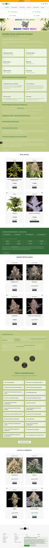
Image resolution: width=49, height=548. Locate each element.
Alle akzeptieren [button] (27, 545)
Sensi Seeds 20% (27, 1)
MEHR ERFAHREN (6, 150)
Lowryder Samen (14, 7)
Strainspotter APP (16, 538)
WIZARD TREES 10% (28, 0)
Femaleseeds (33, 338)
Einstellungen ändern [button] (33, 545)
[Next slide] (42, 193)
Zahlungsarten (5, 538)
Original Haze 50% (21, 1)
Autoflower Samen (20, 346)
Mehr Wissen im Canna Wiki (24, 442)
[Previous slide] (7, 193)
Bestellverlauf (27, 536)
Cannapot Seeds (20, 108)
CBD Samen (29, 7)
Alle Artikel (4, 539)
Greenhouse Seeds (39, 338)
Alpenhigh (38, 536)
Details (14, 187)
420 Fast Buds (17, 338)
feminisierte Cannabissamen (29, 345)
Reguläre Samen (36, 7)
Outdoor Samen (22, 7)
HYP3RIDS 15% (21, 0)
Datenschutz (16, 539)
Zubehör (42, 7)
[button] (24, 328)
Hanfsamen (7, 7)
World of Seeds (17, 340)
